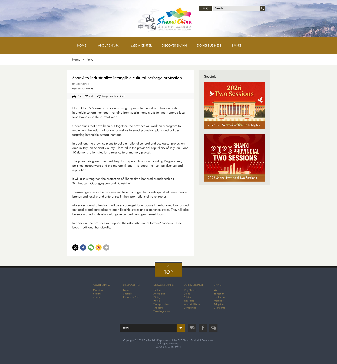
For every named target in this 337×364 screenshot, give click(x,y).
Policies (187, 297)
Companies (190, 307)
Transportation (161, 304)
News (89, 59)
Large (105, 96)
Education (219, 293)
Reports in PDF (131, 297)
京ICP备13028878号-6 (168, 346)
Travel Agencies (161, 311)
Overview (98, 290)
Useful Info (219, 307)
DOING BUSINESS (193, 284)
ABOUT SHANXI (101, 284)
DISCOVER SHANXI (163, 284)
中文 (205, 8)
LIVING (218, 284)
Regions (97, 293)
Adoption (219, 304)
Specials (210, 76)
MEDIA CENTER (131, 284)
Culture (157, 290)
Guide (187, 293)
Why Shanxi (190, 290)
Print (80, 96)
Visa (216, 290)
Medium (114, 96)
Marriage (219, 300)
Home (76, 59)
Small (122, 96)
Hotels (156, 300)
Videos (96, 297)
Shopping (158, 307)
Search (262, 8)
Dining (156, 297)
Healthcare (219, 297)
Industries (189, 300)
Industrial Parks (192, 304)
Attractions (159, 293)
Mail (91, 96)
